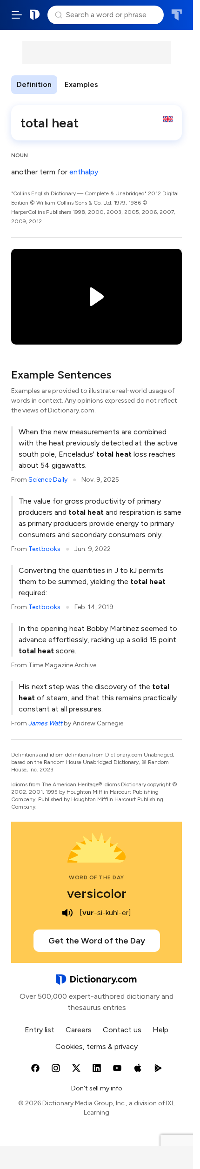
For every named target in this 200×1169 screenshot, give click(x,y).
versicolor (97, 893)
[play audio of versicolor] (67, 912)
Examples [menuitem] (81, 84)
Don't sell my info (96, 1088)
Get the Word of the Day (96, 941)
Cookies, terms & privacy (96, 1046)
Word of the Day (96, 877)
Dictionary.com (35, 14)
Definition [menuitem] (34, 84)
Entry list (39, 1029)
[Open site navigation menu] (16, 15)
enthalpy (83, 171)
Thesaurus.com (176, 14)
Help (160, 1029)
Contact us (122, 1029)
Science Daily (47, 480)
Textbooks (44, 549)
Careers (79, 1029)
